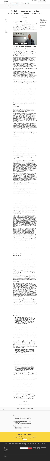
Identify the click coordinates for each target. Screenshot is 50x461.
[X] (25, 17)
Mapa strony (5, 448)
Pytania (41, 27)
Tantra (19, 3)
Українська (6, 32)
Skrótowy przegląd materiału (43, 20)
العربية (5, 20)
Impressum (44, 456)
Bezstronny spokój (25, 401)
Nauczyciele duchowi (27, 3)
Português (6, 30)
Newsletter (5, 450)
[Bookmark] (26, 17)
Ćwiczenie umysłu (16, 3)
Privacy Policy (6, 449)
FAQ (4, 447)
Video (41, 0)
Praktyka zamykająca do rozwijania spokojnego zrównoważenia (43, 26)
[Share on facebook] (23, 17)
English (6, 22)
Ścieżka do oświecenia (10, 3)
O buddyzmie (5, 3)
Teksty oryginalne (23, 3)
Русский (6, 31)
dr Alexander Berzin (23, 15)
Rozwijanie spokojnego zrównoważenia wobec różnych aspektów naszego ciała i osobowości (43, 22)
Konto (44, 0)
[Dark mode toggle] (32, 0)
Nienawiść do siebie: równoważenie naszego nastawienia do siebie (25, 408)
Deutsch (6, 21)
